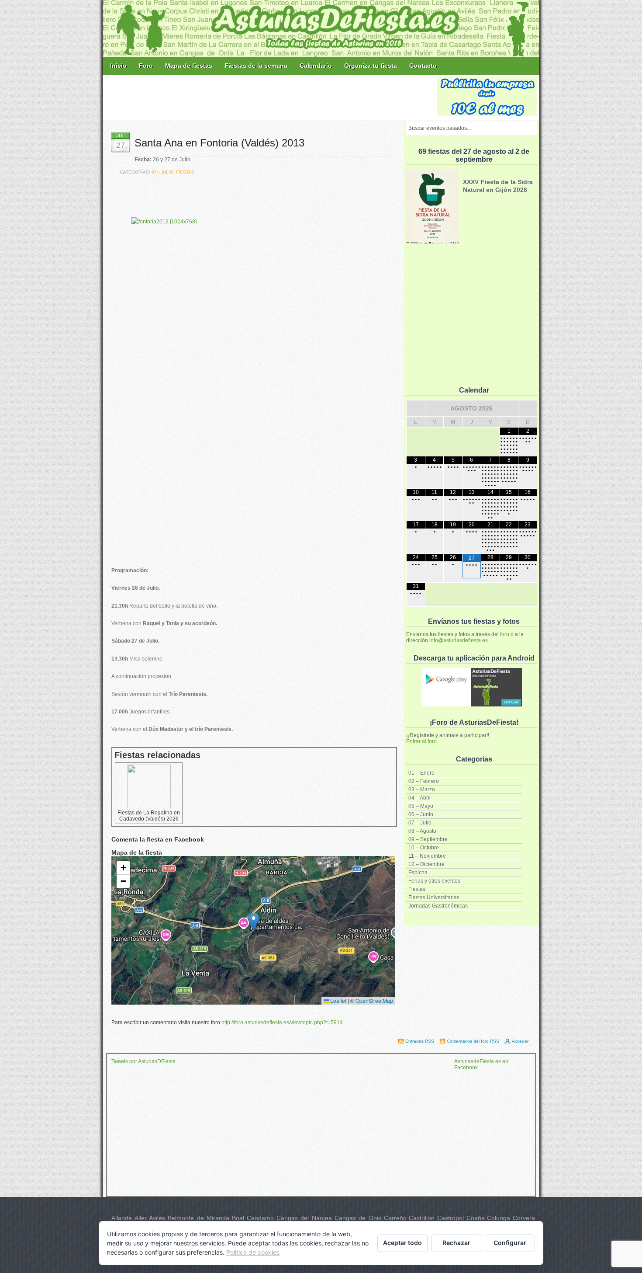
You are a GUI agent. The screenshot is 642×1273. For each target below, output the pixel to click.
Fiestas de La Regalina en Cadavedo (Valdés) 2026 (148, 816)
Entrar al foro (421, 741)
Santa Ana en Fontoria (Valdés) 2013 (219, 143)
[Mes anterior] (416, 408)
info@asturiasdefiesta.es (458, 640)
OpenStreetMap (374, 1000)
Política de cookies (253, 1252)
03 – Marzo (421, 789)
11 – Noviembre (427, 856)
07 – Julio (419, 823)
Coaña (475, 1217)
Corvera (524, 1217)
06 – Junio (420, 814)
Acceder (520, 1041)
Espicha (418, 873)
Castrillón (422, 1217)
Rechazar (456, 1242)
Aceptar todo (402, 1242)
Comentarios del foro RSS (473, 1041)
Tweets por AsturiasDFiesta (143, 1061)
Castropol (450, 1217)
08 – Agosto (422, 831)
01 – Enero (421, 773)
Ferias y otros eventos (434, 881)
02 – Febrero (423, 781)
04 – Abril (419, 798)
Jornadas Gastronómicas (438, 906)
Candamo (260, 1217)
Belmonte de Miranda (198, 1217)
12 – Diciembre (426, 864)
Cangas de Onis (358, 1217)
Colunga (498, 1217)
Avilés (157, 1217)
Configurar (510, 1242)
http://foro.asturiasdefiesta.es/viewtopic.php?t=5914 (282, 1022)
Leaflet (337, 1000)
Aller (141, 1217)
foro (504, 634)
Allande (121, 1217)
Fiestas (416, 889)
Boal (238, 1217)
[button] (253, 921)
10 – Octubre (423, 848)
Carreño (395, 1217)
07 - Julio (162, 172)
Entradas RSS (419, 1041)
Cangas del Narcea (304, 1217)
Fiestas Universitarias (433, 897)
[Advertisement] (270, 97)
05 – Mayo (420, 806)
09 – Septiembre (428, 839)
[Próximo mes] (527, 408)
